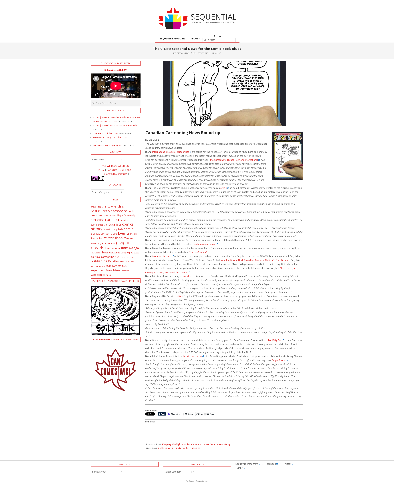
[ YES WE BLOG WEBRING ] (115, 165)
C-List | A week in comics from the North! (115, 125)
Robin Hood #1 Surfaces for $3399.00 (179, 448)
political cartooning (102, 257)
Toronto (116, 266)
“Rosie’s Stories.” (198, 251)
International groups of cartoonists (170, 151)
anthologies (96, 207)
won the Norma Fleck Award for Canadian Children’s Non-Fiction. (254, 259)
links (124, 248)
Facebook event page (204, 243)
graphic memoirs (107, 243)
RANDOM (112, 169)
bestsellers (99, 211)
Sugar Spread (279, 360)
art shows (106, 207)
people (125, 252)
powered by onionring (115, 173)
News (105, 252)
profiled (179, 296)
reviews (124, 261)
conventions (109, 233)
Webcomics (98, 275)
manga (134, 248)
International (113, 248)
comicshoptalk (113, 229)
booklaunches (110, 215)
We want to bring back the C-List (110, 137)
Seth (132, 262)
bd (123, 206)
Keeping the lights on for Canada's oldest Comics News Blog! (196, 444)
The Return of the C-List (106, 133)
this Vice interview (192, 356)
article (223, 187)
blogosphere (117, 211)
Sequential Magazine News (107, 145)
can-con (112, 219)
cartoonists (113, 224)
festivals (109, 238)
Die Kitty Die (274, 340)
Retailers (114, 261)
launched (187, 275)
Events (123, 233)
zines (108, 274)
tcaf (108, 266)
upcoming (125, 271)
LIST (122, 169)
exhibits (99, 238)
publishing (99, 261)
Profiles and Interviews (124, 257)
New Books (95, 253)
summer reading (98, 266)
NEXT (130, 169)
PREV (101, 169)
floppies (121, 238)
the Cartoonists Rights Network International (233, 159)
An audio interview (161, 255)
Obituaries (114, 252)
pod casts (134, 252)
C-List (218, 53)
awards (115, 206)
